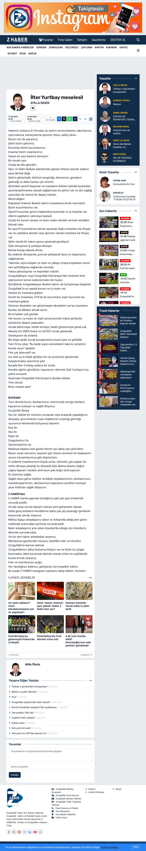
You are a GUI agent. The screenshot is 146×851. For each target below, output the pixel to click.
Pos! (14, 696)
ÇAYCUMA (86, 47)
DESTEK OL (118, 40)
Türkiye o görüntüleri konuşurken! (30, 686)
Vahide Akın (119, 180)
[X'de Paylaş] (64, 119)
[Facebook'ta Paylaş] (59, 119)
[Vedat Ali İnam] (105, 143)
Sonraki (85, 655)
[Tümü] (135, 78)
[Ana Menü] (138, 51)
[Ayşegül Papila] (105, 102)
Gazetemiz (99, 40)
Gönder (15, 774)
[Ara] (138, 39)
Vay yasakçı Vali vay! (23, 712)
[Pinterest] (19, 832)
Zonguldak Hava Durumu (67, 795)
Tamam (136, 847)
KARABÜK (111, 47)
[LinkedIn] (30, 832)
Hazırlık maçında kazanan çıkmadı (127, 280)
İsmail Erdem (120, 113)
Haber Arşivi (61, 817)
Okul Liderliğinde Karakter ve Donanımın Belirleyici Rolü (124, 146)
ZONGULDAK (56, 47)
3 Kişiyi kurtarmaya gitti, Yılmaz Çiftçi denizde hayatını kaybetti (127, 252)
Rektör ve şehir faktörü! (24, 691)
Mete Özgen (119, 154)
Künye (118, 789)
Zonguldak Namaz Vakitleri (68, 798)
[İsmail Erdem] (105, 116)
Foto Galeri (65, 40)
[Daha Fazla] (75, 119)
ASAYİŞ (123, 47)
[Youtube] (35, 832)
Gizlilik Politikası (96, 792)
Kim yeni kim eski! (21, 728)
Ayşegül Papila (121, 100)
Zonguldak (125, 218)
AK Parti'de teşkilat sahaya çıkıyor (128, 266)
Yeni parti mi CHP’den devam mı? (29, 733)
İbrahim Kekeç (121, 126)
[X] (14, 832)
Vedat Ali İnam (121, 140)
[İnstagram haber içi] (73, 17)
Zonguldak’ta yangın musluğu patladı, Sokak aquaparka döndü (128, 294)
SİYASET (12, 53)
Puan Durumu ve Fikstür (67, 808)
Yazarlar (48, 40)
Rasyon (117, 104)
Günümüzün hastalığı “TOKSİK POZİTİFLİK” (124, 198)
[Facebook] (8, 832)
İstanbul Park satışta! (23, 717)
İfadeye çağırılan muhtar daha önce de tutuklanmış (128, 238)
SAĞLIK (32, 53)
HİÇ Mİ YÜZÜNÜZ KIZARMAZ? (122, 159)
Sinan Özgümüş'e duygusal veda (127, 224)
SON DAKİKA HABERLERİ (20, 47)
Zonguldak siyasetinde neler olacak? (31, 702)
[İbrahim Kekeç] (105, 129)
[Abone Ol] (91, 119)
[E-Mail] (33, 108)
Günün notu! (18, 723)
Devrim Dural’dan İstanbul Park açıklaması (34, 707)
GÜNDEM (41, 47)
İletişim (82, 40)
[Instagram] (24, 832)
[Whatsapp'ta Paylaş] (69, 119)
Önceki (15, 655)
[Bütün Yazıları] (90, 680)
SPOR (23, 53)
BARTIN (99, 47)
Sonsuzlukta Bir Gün (124, 184)
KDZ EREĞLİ (72, 47)
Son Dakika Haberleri (66, 814)
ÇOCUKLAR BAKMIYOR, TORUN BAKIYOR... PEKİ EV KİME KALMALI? (123, 118)
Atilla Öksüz (40, 103)
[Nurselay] (105, 196)
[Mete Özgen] (105, 157)
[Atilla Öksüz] (18, 101)
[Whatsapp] (40, 832)
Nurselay (118, 193)
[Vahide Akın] (105, 182)
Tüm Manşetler (63, 811)
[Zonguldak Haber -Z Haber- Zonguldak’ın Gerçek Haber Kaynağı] (17, 40)
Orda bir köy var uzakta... (121, 132)
